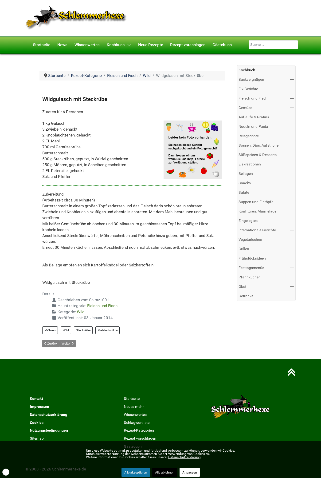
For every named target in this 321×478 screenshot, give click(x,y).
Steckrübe (83, 330)
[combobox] (273, 44)
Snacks (245, 183)
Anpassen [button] (189, 472)
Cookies (36, 422)
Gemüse (245, 107)
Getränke (246, 296)
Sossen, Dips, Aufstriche (258, 145)
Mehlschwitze (107, 330)
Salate (244, 192)
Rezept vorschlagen (140, 438)
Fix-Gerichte (248, 89)
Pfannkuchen (250, 277)
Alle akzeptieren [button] (135, 472)
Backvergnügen (251, 79)
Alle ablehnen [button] (164, 472)
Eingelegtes (248, 220)
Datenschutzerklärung (48, 414)
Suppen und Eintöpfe (256, 202)
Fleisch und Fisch (102, 305)
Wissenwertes (135, 414)
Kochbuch (247, 70)
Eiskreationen (250, 164)
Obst (242, 286)
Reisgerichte (249, 136)
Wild (81, 311)
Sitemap (37, 438)
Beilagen (246, 173)
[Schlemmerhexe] (76, 18)
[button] (291, 79)
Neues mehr (134, 406)
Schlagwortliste (136, 422)
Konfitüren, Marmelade (257, 211)
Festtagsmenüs (251, 267)
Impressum (39, 406)
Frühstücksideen (252, 258)
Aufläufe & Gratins (254, 117)
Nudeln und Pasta (253, 126)
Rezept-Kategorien (139, 430)
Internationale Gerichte (257, 230)
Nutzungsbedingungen (49, 430)
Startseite (132, 398)
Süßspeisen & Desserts (258, 155)
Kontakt (36, 398)
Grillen (244, 249)
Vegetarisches (250, 239)
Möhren (50, 330)
